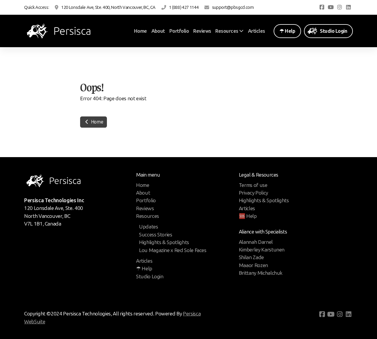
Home (96, 122)
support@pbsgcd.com (233, 7)
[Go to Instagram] (339, 7)
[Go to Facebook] (322, 7)
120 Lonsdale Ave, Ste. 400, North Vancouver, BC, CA (108, 7)
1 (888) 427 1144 (184, 7)
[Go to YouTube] (330, 7)
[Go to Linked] (348, 7)
